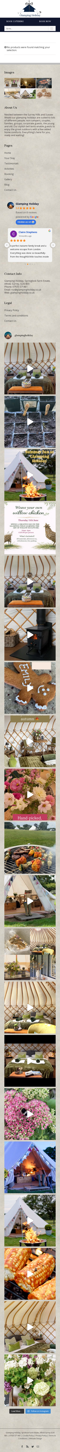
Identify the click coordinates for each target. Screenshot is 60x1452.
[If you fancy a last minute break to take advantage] (30, 1327)
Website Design (35, 1438)
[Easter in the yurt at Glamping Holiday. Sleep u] (30, 581)
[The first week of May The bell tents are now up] (30, 1380)
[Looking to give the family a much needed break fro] (30, 1167)
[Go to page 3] (30, 264)
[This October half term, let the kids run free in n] (30, 688)
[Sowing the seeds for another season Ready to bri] (30, 422)
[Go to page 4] (32, 264)
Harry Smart (26, 232)
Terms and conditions (16, 315)
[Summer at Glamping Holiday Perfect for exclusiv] (30, 475)
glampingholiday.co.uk (22, 292)
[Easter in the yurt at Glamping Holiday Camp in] (30, 368)
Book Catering (15, 21)
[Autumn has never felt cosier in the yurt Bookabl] (30, 1061)
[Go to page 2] (27, 264)
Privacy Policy (11, 310)
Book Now (45, 21)
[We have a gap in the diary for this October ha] (30, 635)
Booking (9, 174)
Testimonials (11, 163)
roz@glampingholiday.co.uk (26, 289)
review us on (24, 221)
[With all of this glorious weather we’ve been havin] (30, 848)
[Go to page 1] (25, 264)
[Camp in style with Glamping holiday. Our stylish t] (30, 1220)
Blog (6, 184)
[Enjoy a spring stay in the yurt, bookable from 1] (30, 1007)
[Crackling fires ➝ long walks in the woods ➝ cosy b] (30, 741)
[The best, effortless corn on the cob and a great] (30, 1274)
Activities (9, 168)
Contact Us (10, 190)
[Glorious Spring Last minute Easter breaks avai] (30, 954)
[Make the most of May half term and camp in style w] (30, 901)
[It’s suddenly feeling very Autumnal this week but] (30, 1114)
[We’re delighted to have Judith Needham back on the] (30, 528)
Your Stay (9, 158)
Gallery (8, 179)
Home (7, 152)
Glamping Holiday (27, 204)
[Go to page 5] (34, 264)
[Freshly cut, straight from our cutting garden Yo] (30, 794)
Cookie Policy (28, 1435)
